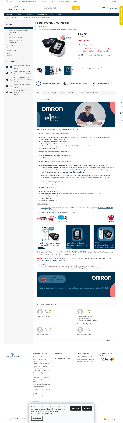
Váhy (8, 53)
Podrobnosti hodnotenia (58, 30)
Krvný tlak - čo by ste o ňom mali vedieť (41, 374)
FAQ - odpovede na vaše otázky (40, 381)
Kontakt (35, 393)
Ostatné (9, 56)
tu (51, 413)
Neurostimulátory (12, 51)
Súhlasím (87, 408)
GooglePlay (72, 172)
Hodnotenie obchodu (39, 396)
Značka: (71, 30)
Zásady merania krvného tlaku (41, 370)
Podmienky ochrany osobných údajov (41, 390)
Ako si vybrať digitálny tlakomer (67, 1)
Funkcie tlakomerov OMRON (41, 364)
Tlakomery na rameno (15, 35)
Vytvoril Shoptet (112, 419)
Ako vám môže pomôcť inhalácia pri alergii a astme (62, 358)
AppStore (80, 172)
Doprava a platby (47, 1)
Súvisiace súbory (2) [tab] (50, 93)
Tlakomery (10, 28)
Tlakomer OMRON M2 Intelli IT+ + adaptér (51, 260)
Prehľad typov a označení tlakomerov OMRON (40, 367)
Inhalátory (10, 45)
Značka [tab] (81, 93)
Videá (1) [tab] (62, 93)
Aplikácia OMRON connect (84, 357)
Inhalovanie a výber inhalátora (41, 377)
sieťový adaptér (46, 208)
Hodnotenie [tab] (71, 93)
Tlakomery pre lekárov (15, 40)
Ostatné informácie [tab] (92, 93)
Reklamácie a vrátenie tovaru (41, 384)
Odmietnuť (75, 408)
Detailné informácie (83, 59)
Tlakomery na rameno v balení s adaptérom (18, 31)
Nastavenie (37, 418)
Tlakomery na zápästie (15, 37)
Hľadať (76, 8)
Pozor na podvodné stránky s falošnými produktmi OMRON (85, 361)
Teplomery (10, 48)
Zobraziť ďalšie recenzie (109, 341)
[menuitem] (9, 14)
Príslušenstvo (13, 43)
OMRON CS (55, 212)
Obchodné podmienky (39, 387)
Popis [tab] (38, 93)
